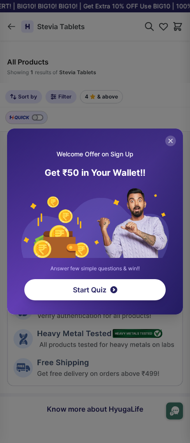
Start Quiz (89, 289)
